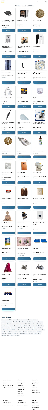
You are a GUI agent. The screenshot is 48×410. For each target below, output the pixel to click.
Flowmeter (9, 323)
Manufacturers (35, 402)
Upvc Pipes (4, 335)
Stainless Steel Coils (23, 333)
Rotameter (4, 323)
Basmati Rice (27, 319)
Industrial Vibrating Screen (37, 321)
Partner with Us (20, 393)
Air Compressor (31, 331)
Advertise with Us (35, 381)
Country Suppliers (35, 405)
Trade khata (34, 387)
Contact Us (20, 391)
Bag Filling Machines (5, 329)
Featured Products (35, 407)
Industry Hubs (35, 404)
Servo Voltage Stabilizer (19, 319)
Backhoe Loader (34, 319)
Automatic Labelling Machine (22, 325)
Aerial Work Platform (39, 325)
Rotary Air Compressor (17, 323)
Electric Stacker (22, 321)
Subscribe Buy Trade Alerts (8, 405)
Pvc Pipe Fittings (37, 333)
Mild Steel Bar (20, 327)
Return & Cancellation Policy (8, 385)
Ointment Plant (27, 329)
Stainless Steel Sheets (28, 327)
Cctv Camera (9, 331)
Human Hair (4, 319)
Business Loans (35, 388)
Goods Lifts (10, 333)
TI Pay (33, 385)
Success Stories (20, 383)
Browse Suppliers (21, 404)
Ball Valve (15, 331)
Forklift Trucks (10, 319)
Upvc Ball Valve (10, 335)
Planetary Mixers (35, 329)
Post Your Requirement (22, 402)
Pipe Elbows (17, 335)
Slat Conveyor (20, 329)
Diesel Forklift (31, 325)
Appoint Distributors (36, 392)
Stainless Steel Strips (38, 327)
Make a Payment (21, 395)
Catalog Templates (35, 390)
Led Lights (4, 331)
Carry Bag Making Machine (7, 321)
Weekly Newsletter (21, 396)
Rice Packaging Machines (37, 323)
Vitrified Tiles (16, 333)
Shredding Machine (5, 325)
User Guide (5, 383)
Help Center (5, 381)
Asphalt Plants (13, 329)
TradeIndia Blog (20, 385)
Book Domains (35, 383)
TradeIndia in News (21, 387)
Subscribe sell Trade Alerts (22, 405)
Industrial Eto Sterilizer (27, 323)
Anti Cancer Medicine (23, 331)
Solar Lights (4, 333)
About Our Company (21, 381)
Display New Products (7, 402)
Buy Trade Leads (6, 404)
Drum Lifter (15, 321)
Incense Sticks (38, 331)
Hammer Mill (12, 325)
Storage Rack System (6, 327)
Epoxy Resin (13, 327)
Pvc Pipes (31, 333)
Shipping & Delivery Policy (7, 387)
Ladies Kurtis (42, 329)
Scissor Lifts (29, 321)
